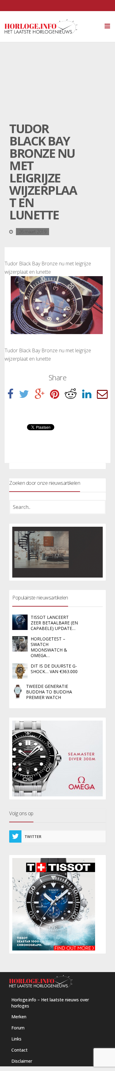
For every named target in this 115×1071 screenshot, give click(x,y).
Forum (18, 1028)
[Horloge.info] (52, 26)
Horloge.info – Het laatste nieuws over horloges (50, 1003)
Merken (18, 1017)
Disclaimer (21, 1061)
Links (16, 1039)
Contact (19, 1050)
